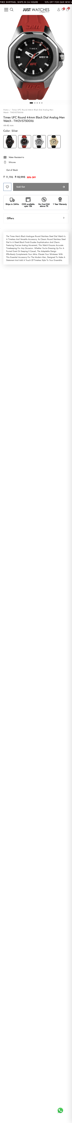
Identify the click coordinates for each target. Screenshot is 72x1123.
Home (6, 109)
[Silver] (24, 142)
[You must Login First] (7, 187)
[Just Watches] (36, 9)
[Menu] (6, 9)
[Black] (9, 142)
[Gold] (54, 142)
